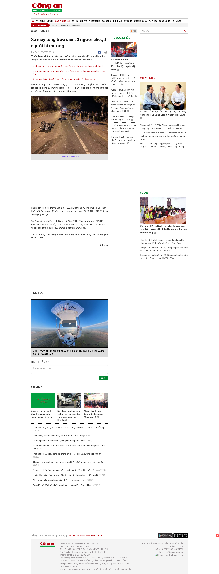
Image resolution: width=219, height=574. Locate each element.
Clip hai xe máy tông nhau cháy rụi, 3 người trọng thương (59, 480)
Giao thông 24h (62, 21)
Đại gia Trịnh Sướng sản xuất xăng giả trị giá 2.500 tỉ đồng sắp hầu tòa (66, 470)
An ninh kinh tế (79, 21)
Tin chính (40, 21)
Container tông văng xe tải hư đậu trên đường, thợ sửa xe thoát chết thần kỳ (68, 66)
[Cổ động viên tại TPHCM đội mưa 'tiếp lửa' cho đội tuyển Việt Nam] (124, 49)
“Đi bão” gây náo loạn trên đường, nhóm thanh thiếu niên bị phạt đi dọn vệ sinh (123, 93)
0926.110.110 (83, 535)
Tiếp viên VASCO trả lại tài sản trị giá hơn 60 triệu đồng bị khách (63, 485)
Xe (173, 21)
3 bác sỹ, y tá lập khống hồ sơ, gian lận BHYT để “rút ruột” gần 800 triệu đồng (69, 462)
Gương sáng (140, 21)
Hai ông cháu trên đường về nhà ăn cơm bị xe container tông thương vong (123, 140)
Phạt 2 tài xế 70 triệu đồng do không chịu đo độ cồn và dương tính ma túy (67, 454)
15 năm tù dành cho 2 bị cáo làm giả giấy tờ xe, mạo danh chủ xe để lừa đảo (123, 128)
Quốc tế (128, 21)
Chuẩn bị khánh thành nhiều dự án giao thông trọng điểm (59, 440)
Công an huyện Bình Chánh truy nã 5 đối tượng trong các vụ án (42, 414)
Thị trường (94, 21)
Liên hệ (61, 535)
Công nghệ (164, 21)
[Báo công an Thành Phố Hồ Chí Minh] (47, 7)
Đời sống (106, 21)
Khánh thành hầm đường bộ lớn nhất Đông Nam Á (93, 414)
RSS (134, 31)
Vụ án (50, 21)
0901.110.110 (96, 535)
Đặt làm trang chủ (44, 535)
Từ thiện (153, 21)
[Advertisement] (130, 9)
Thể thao (117, 21)
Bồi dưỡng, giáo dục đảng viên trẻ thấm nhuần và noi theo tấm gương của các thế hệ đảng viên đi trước (163, 136)
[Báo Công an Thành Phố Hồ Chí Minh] (33, 20)
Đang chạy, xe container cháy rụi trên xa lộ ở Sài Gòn (58, 435)
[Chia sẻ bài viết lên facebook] (99, 52)
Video (178, 21)
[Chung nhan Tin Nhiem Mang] (169, 555)
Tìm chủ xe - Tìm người (70, 25)
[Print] (105, 52)
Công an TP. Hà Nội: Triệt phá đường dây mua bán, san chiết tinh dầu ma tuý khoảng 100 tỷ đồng (164, 229)
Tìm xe (54, 25)
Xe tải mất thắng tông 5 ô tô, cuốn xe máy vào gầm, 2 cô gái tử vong (65, 79)
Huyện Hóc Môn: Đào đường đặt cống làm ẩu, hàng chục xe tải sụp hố (65, 475)
